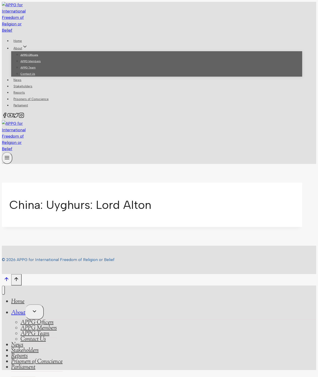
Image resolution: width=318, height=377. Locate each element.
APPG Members (30, 61)
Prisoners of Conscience (31, 99)
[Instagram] (21, 116)
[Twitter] (16, 116)
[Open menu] (7, 158)
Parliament (21, 105)
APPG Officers (29, 54)
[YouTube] (10, 116)
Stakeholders (23, 86)
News (17, 80)
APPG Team (28, 67)
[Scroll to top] (6, 280)
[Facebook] (4, 116)
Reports (19, 92)
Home (18, 41)
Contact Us (27, 73)
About (18, 313)
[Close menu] (3, 290)
